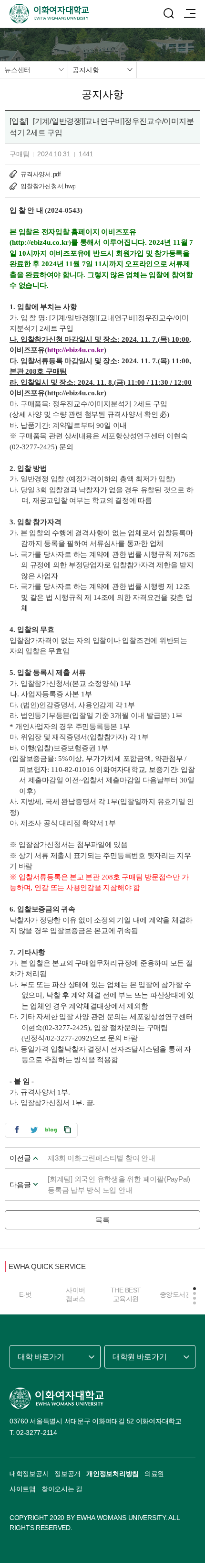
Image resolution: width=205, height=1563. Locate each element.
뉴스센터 (17, 70)
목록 (102, 1220)
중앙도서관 (176, 1294)
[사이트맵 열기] (189, 13)
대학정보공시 (29, 1473)
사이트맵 (23, 1489)
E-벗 (25, 1294)
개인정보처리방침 (112, 1473)
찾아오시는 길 (61, 1489)
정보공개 (67, 1473)
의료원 (154, 1473)
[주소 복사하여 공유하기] (67, 1129)
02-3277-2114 (36, 1432)
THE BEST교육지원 (126, 1294)
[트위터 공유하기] (34, 1129)
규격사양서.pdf (40, 174)
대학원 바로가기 (139, 1357)
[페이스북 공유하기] (16, 1129)
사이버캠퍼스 (75, 1294)
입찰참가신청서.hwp (47, 186)
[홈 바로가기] (57, 1398)
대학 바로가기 (41, 1357)
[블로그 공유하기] (51, 1129)
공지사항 (85, 70)
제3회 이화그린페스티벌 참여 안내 (101, 1158)
